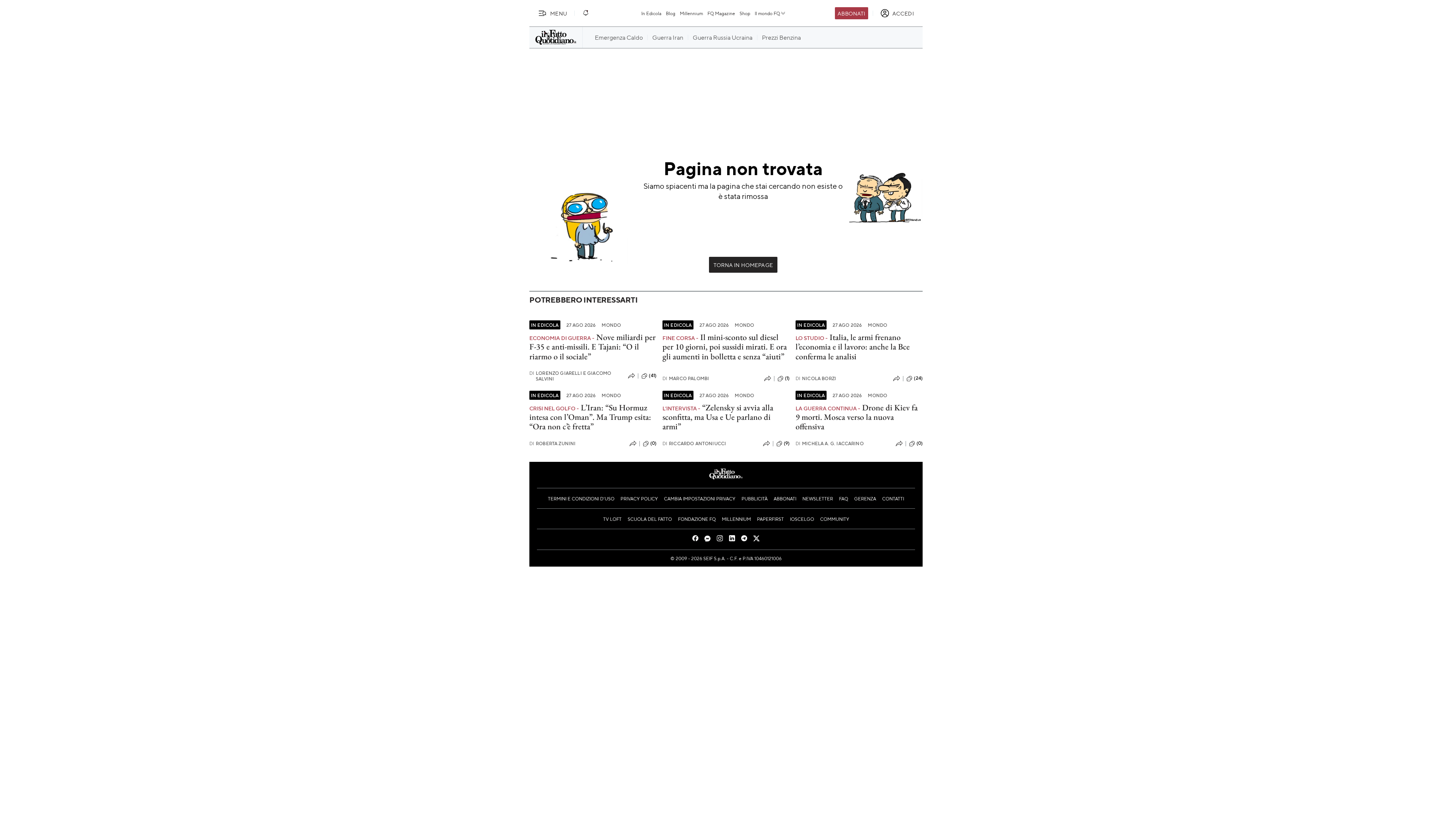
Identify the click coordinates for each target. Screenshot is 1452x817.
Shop (745, 13)
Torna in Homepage (743, 264)
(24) (918, 378)
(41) (652, 375)
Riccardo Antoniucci (694, 443)
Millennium (691, 13)
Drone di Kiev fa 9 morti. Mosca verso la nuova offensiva (857, 417)
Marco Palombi (685, 378)
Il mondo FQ (767, 13)
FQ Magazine (721, 13)
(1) (787, 378)
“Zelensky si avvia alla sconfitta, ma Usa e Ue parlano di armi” (717, 417)
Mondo (611, 325)
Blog (670, 13)
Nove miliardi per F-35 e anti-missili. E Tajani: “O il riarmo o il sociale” (592, 347)
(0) (653, 443)
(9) (787, 443)
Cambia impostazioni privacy (699, 498)
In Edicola (651, 13)
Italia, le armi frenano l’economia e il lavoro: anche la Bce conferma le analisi (853, 347)
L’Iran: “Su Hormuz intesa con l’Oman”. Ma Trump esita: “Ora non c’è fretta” (590, 417)
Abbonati (851, 13)
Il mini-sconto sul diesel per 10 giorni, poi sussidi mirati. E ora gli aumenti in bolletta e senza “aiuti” (724, 347)
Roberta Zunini (552, 443)
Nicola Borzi (816, 378)
